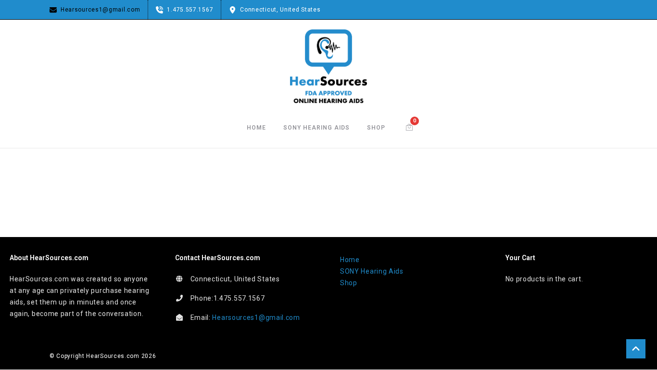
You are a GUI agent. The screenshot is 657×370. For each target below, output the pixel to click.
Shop (376, 127)
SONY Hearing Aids (316, 127)
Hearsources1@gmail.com (256, 317)
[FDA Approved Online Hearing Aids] (328, 66)
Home (256, 127)
